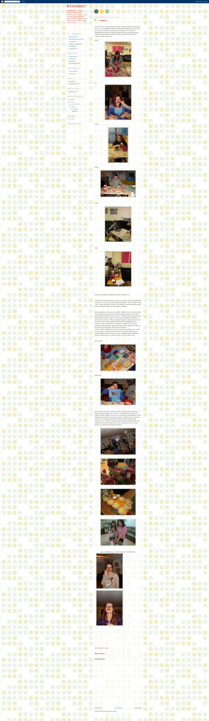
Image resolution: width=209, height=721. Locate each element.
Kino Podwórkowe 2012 (75, 39)
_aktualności (72, 56)
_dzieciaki (71, 46)
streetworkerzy (73, 83)
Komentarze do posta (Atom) (109, 711)
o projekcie (72, 41)
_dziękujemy (72, 48)
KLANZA (71, 81)
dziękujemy (72, 91)
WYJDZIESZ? (75, 6)
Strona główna (118, 707)
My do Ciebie (72, 71)
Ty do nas (71, 73)
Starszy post (138, 707)
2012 (70, 116)
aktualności (72, 36)
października (74, 104)
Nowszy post (98, 707)
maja (72, 106)
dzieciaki (71, 61)
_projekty (71, 58)
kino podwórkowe (73, 63)
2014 (70, 99)
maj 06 (74, 109)
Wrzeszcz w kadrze (74, 43)
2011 (70, 118)
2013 (70, 102)
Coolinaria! (75, 111)
